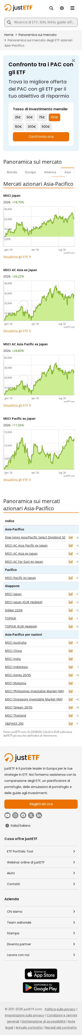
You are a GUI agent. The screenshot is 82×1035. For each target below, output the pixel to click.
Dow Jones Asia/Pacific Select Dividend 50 (35, 537)
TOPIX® (10, 618)
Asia (68, 172)
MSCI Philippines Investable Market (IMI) (34, 691)
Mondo (12, 172)
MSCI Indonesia (16, 667)
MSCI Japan (11, 195)
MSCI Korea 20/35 (18, 675)
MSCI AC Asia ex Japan (20, 270)
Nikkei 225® (14, 610)
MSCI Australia (15, 642)
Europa (30, 172)
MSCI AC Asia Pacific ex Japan (25, 344)
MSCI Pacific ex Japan (19, 418)
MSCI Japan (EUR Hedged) (23, 602)
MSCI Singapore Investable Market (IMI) (34, 699)
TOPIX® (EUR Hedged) (21, 626)
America (50, 172)
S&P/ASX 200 (14, 723)
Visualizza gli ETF (15, 257)
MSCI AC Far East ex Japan (24, 562)
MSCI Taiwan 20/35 (18, 707)
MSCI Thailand (15, 715)
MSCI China (13, 651)
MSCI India (13, 659)
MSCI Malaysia (15, 683)
